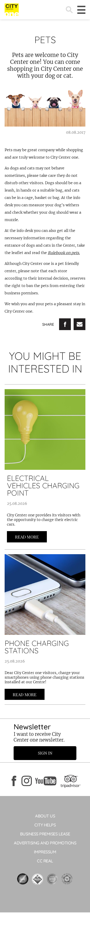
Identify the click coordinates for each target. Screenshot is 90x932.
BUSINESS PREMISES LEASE (45, 834)
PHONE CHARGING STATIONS (37, 647)
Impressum (45, 852)
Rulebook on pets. (64, 252)
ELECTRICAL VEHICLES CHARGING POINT (43, 485)
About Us (45, 816)
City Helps (45, 825)
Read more (27, 537)
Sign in (45, 753)
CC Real (45, 861)
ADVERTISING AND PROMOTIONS (45, 843)
